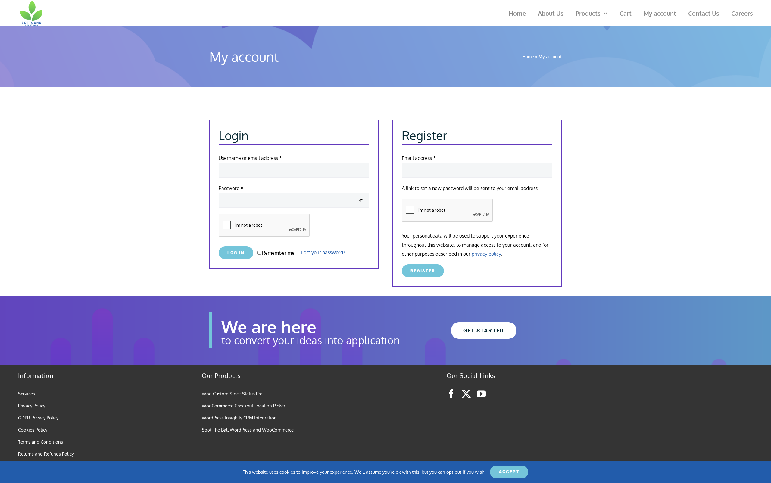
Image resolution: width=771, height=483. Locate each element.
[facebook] (451, 393)
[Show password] (361, 200)
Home (528, 56)
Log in (236, 252)
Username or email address (250, 158)
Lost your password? (323, 252)
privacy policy (486, 254)
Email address (419, 158)
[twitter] (466, 393)
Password (231, 188)
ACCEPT (509, 472)
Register (422, 270)
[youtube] (481, 393)
